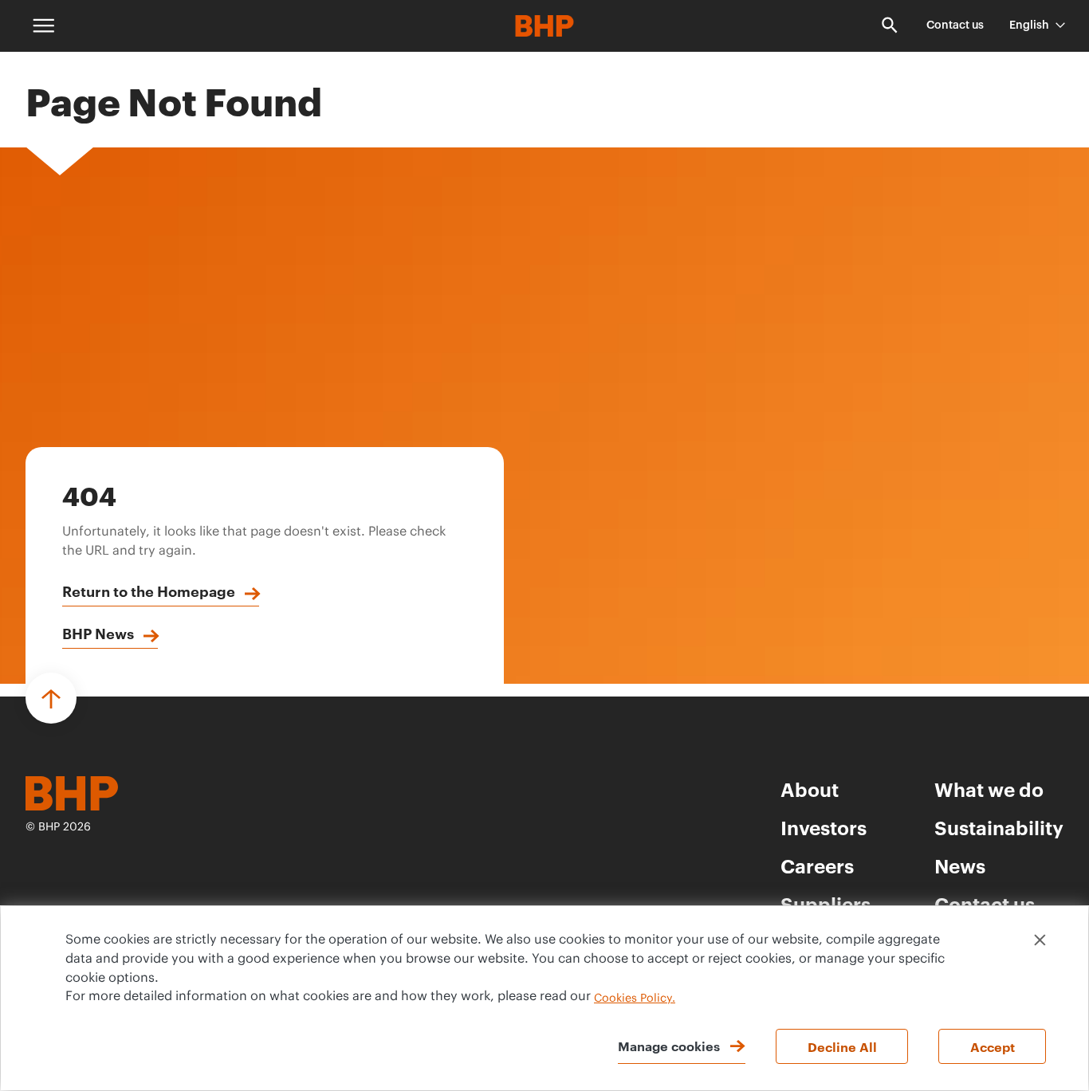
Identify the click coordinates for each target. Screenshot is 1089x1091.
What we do (989, 789)
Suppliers (825, 903)
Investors (823, 827)
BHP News (98, 632)
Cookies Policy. (634, 998)
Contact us (955, 25)
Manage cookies (669, 1045)
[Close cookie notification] (1040, 940)
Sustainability (998, 827)
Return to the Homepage (148, 590)
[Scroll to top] (51, 698)
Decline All (842, 1046)
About (809, 789)
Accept (992, 1046)
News (959, 865)
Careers (817, 865)
